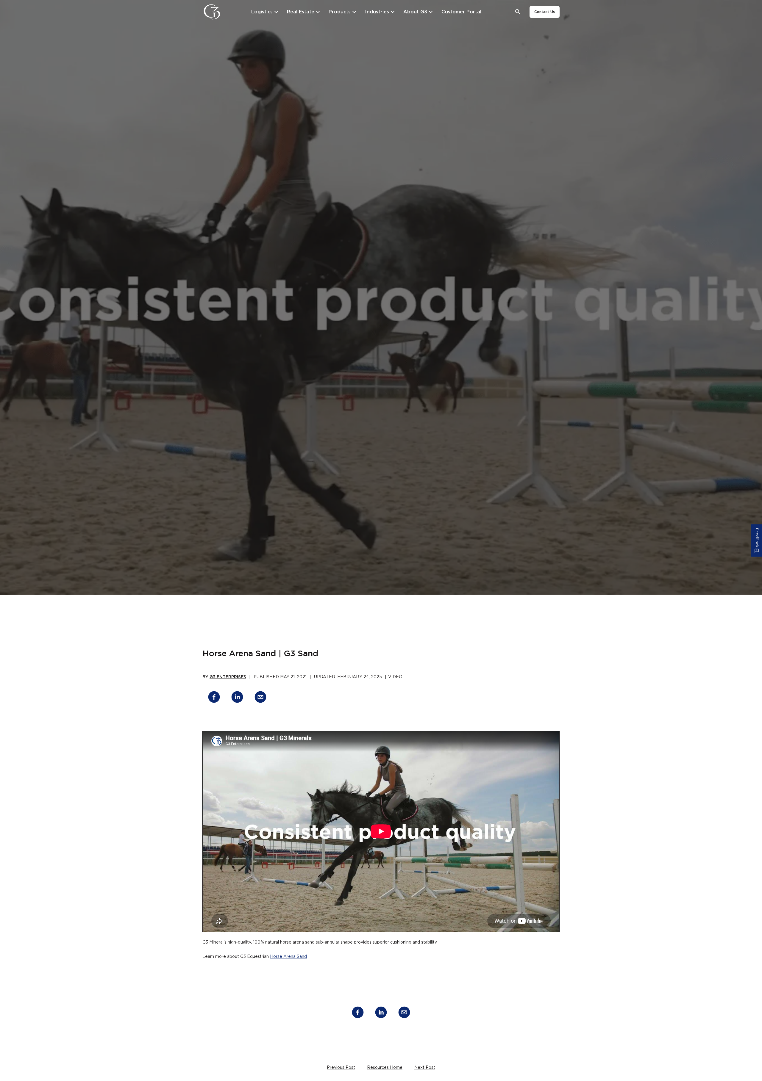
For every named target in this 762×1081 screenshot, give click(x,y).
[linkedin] (237, 698)
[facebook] (214, 698)
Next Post (424, 1068)
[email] (260, 698)
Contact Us (544, 12)
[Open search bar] (518, 12)
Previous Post (341, 1068)
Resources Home (384, 1068)
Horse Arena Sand (288, 957)
